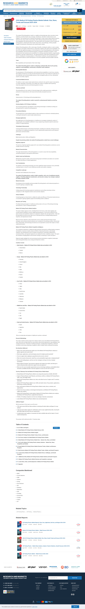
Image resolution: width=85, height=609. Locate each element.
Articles (74, 590)
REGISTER (74, 577)
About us (38, 585)
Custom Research (51, 588)
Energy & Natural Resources (38, 13)
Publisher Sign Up (75, 585)
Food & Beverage (59, 13)
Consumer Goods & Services (66, 13)
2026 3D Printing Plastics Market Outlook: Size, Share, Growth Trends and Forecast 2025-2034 (44, 538)
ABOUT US (58, 0)
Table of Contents (7, 37)
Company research (52, 587)
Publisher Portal (75, 587)
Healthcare (5, 13)
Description (6, 35)
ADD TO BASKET (72, 37)
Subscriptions (51, 590)
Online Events (75, 588)
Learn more (34, 606)
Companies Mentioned (8, 39)
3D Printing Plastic (21, 511)
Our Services (80, 13)
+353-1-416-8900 (66, 4)
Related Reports (7, 43)
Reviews (37, 588)
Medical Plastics (37, 511)
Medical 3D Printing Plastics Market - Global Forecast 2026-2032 (37, 530)
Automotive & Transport (46, 13)
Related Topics (7, 41)
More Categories (74, 13)
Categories (50, 585)
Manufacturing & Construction (29, 13)
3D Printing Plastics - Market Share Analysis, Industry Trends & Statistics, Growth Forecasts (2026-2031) (46, 546)
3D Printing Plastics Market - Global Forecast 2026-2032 (35, 553)
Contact (61, 585)
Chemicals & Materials (21, 13)
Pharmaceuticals (13, 13)
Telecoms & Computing (52, 13)
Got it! (75, 606)
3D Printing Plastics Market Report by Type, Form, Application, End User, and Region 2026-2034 (44, 522)
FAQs (61, 587)
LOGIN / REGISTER (78, 0)
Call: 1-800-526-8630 (72, 51)
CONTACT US (65, 0)
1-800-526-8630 (57, 5)
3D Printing (29, 511)
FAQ (70, 0)
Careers (37, 587)
